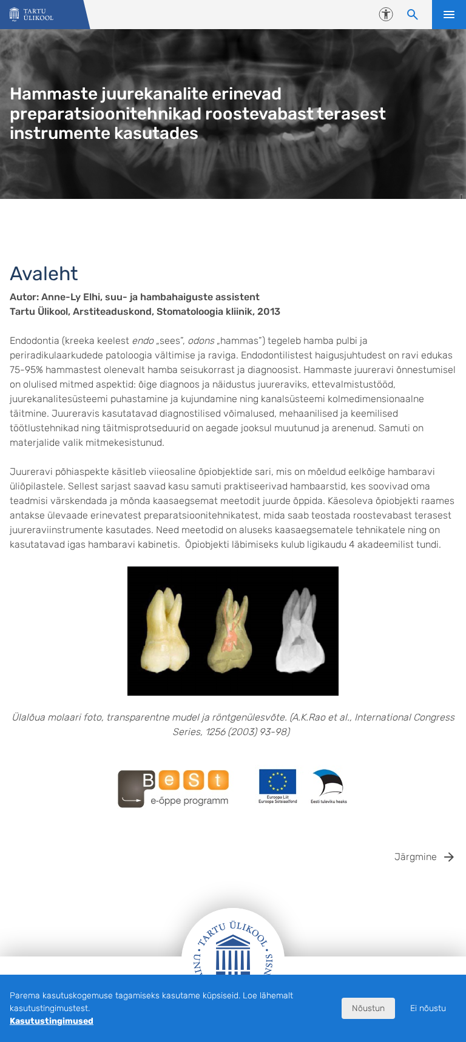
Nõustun (368, 1008)
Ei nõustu (428, 1008)
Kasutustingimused (51, 1021)
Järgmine (415, 856)
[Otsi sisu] (412, 14)
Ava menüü (449, 14)
